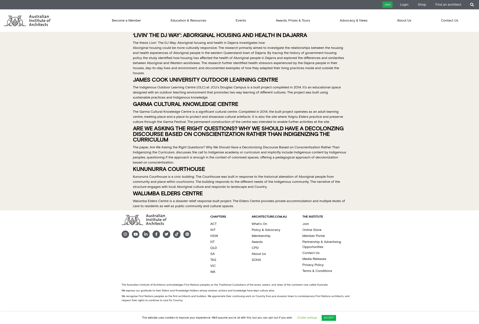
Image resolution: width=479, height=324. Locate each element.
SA (212, 254)
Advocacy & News (353, 20)
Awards (257, 242)
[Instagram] (125, 234)
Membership (261, 236)
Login (404, 4)
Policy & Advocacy (266, 230)
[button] (472, 4)
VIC (213, 266)
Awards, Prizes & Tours (293, 20)
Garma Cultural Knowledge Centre (185, 104)
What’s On (259, 224)
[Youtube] (135, 234)
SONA (256, 260)
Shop (422, 4)
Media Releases (314, 259)
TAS (213, 260)
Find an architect (448, 4)
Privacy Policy (313, 265)
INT (213, 230)
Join (305, 224)
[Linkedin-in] (146, 234)
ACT (213, 224)
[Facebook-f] (156, 234)
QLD (213, 248)
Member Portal (313, 236)
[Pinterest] (187, 234)
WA (212, 272)
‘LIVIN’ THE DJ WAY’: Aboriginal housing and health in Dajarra (220, 35)
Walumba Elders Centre (168, 193)
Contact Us (449, 20)
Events (241, 20)
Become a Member (126, 20)
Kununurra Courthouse (169, 169)
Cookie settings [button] (307, 318)
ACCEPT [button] (329, 318)
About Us (404, 20)
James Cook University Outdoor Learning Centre (205, 80)
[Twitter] (166, 234)
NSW (214, 236)
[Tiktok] (177, 234)
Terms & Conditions (317, 271)
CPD (255, 248)
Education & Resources (188, 20)
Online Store (311, 230)
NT (212, 242)
